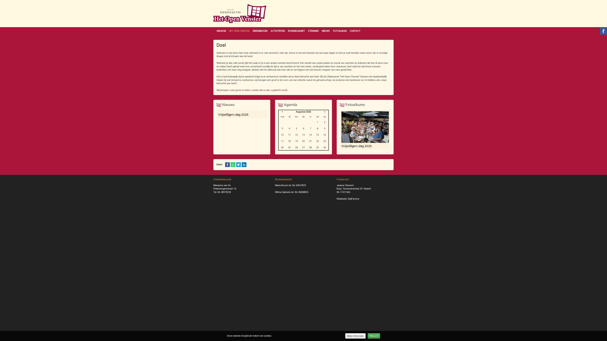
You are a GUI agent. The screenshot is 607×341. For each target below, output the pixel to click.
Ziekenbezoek (260, 31)
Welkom (221, 31)
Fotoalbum (340, 31)
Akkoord (374, 336)
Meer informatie (355, 336)
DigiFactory (353, 198)
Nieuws (326, 31)
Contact (355, 31)
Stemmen (313, 31)
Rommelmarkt (296, 31)
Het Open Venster (239, 31)
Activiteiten (278, 31)
